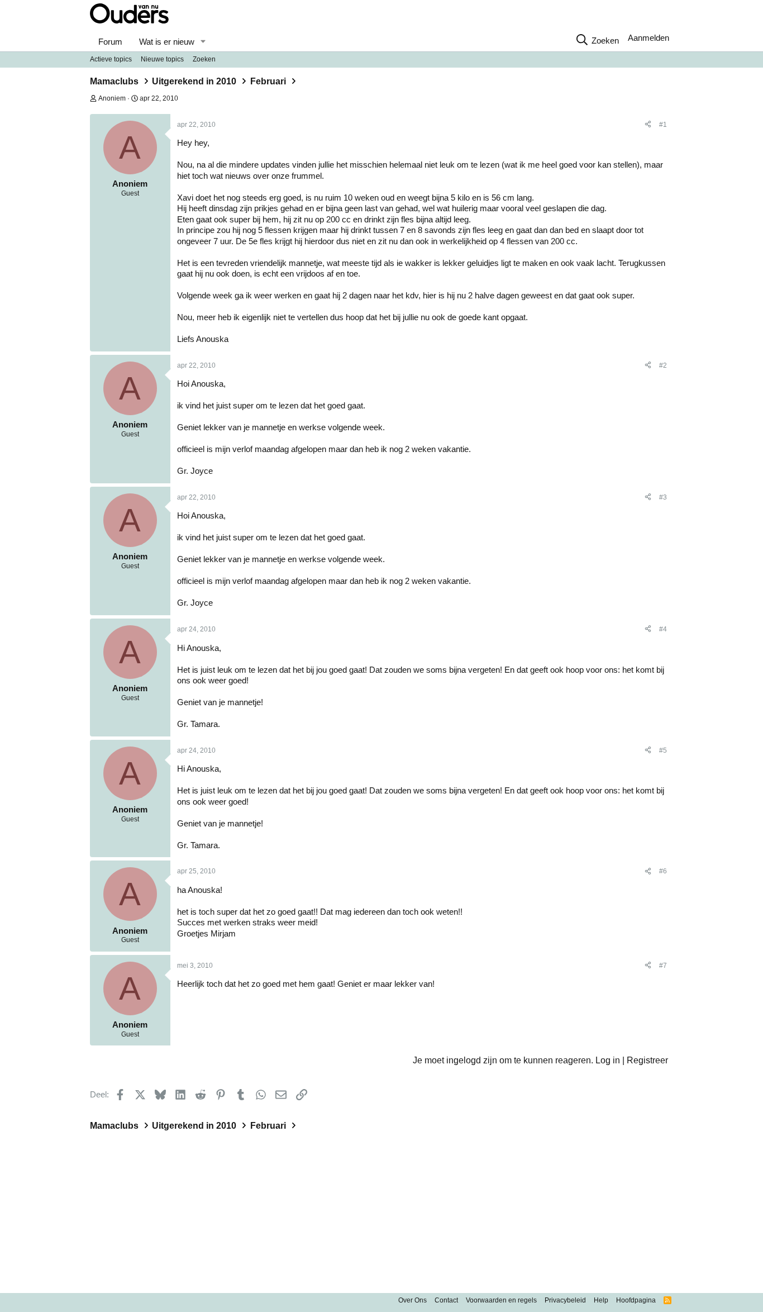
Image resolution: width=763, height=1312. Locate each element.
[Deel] (648, 125)
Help (601, 1300)
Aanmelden (648, 37)
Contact (446, 1300)
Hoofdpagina (636, 1300)
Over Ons (412, 1300)
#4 (663, 629)
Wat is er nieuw (166, 41)
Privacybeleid (565, 1300)
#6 (663, 871)
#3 (663, 497)
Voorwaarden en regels (501, 1300)
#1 (663, 125)
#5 (663, 750)
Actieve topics (111, 59)
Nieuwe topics (162, 59)
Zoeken (204, 59)
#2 (663, 365)
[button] (203, 42)
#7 (663, 965)
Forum (110, 41)
